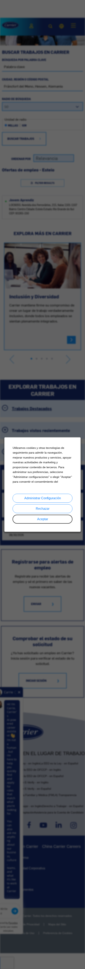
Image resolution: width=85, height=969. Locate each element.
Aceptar (42, 519)
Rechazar (42, 508)
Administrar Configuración (42, 498)
